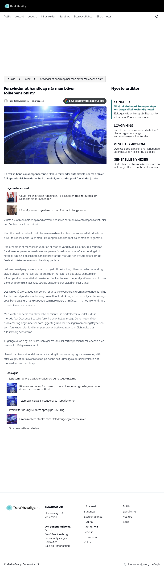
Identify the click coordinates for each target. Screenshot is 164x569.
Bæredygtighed (83, 16)
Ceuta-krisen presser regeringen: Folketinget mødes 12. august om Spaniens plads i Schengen (58, 197)
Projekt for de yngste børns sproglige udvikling (36, 410)
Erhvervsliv (90, 537)
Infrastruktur (48, 16)
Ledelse (32, 16)
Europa (88, 521)
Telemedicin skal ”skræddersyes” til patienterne (46, 400)
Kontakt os (51, 542)
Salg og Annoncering (57, 545)
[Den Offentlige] (82, 6)
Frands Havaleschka (19, 101)
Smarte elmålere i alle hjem (25, 428)
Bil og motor (103, 16)
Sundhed (64, 16)
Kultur (87, 542)
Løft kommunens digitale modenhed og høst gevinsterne (42, 378)
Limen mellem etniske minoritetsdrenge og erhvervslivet (52, 419)
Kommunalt (91, 527)
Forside (11, 79)
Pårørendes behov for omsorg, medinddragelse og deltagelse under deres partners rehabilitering (60, 388)
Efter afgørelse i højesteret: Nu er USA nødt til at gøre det (52, 210)
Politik (7, 16)
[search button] (157, 16)
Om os (49, 530)
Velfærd (19, 16)
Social (126, 521)
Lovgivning (129, 511)
